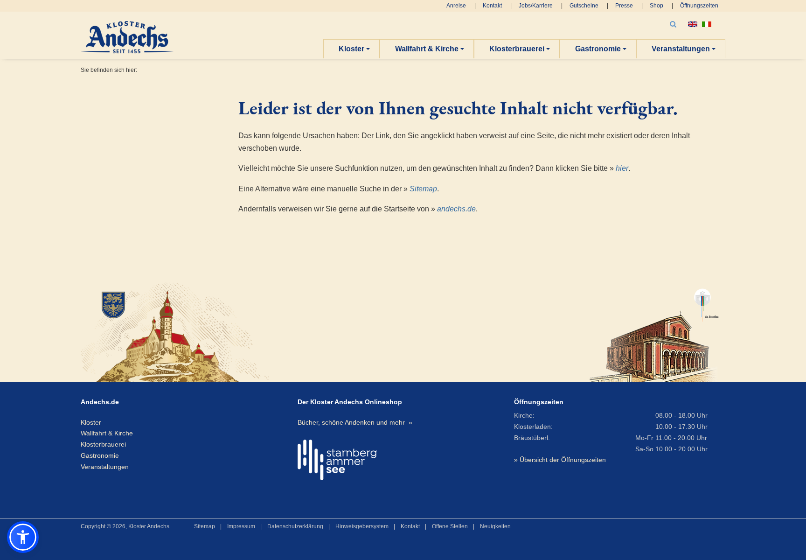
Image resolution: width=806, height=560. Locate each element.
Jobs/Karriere (536, 5)
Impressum (241, 526)
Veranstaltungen (681, 49)
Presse (624, 5)
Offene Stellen (450, 526)
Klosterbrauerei (516, 49)
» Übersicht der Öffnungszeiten (560, 459)
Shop (656, 5)
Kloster (351, 49)
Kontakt (492, 5)
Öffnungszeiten (699, 5)
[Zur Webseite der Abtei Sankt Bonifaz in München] (654, 331)
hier (622, 168)
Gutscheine (584, 5)
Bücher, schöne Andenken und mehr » (355, 422)
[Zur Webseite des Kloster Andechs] (184, 331)
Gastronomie (598, 49)
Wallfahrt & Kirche (427, 49)
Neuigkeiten (495, 526)
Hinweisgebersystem (362, 526)
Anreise (456, 5)
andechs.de (456, 209)
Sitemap (423, 189)
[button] (22, 537)
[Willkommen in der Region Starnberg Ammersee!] (337, 460)
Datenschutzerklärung (295, 526)
